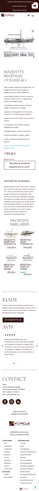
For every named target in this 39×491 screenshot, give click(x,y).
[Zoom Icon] (33, 31)
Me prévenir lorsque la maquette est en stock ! (19, 165)
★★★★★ (9, 335)
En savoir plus (13, 320)
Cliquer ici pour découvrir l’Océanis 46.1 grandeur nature (17, 147)
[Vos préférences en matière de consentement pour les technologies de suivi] (35, 487)
